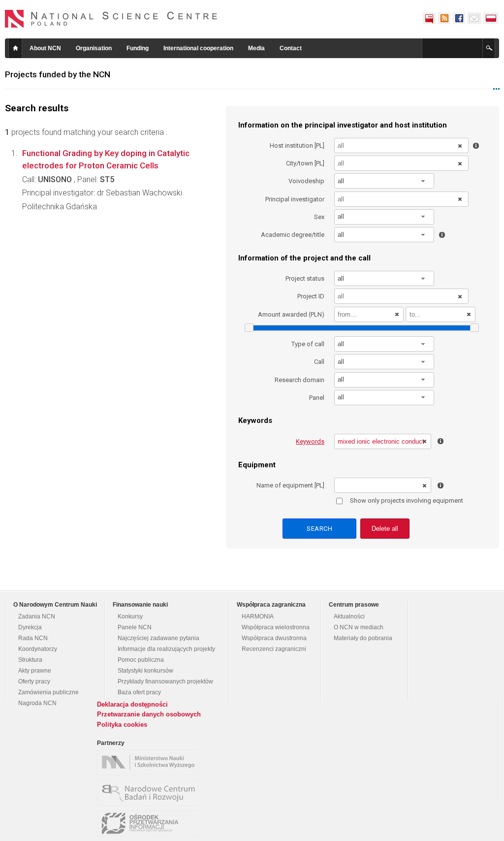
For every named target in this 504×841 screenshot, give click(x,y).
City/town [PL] (305, 163)
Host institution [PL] (297, 145)
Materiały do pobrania (363, 638)
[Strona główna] (111, 19)
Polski (491, 18)
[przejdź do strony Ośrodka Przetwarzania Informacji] (150, 823)
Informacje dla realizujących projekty (166, 649)
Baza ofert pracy (139, 692)
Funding (137, 48)
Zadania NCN (36, 616)
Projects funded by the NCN (57, 74)
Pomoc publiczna (141, 660)
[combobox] (384, 181)
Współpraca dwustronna (274, 638)
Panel (316, 397)
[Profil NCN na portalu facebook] (458, 18)
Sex (319, 217)
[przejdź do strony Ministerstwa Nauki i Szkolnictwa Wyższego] (150, 762)
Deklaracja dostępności (132, 704)
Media (256, 48)
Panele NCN (135, 627)
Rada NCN (33, 638)
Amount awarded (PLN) (291, 314)
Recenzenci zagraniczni (274, 649)
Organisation (94, 48)
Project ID (310, 296)
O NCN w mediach (358, 627)
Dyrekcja (30, 627)
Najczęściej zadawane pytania (158, 638)
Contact (291, 48)
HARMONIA (258, 616)
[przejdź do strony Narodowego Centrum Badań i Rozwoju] (150, 793)
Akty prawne (34, 671)
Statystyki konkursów (145, 671)
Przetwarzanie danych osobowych (149, 714)
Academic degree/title (292, 234)
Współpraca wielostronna (276, 627)
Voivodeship (306, 181)
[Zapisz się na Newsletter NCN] (474, 18)
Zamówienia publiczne (48, 692)
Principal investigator (294, 199)
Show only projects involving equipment (406, 500)
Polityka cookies (122, 724)
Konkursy (130, 616)
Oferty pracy (34, 681)
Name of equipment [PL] (290, 485)
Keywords (310, 441)
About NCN (45, 48)
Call (319, 361)
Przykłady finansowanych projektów (165, 681)
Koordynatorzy (37, 649)
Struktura (30, 660)
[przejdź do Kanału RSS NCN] (444, 18)
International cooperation (198, 48)
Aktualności (349, 616)
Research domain (299, 380)
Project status (304, 278)
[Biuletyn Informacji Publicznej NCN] (429, 18)
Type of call (307, 344)
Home (15, 48)
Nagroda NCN (37, 703)
